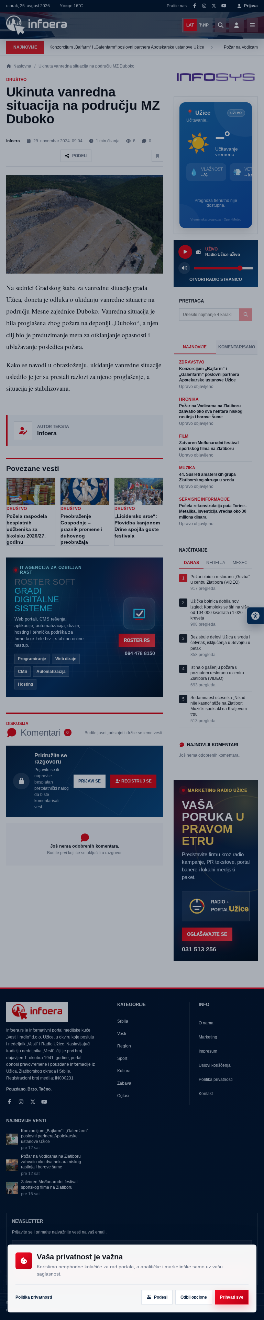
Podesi (160, 1297)
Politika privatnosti (33, 1297)
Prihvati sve (231, 1297)
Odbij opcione (193, 1297)
